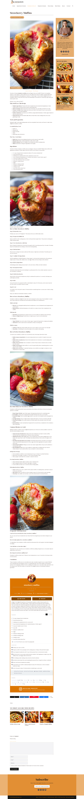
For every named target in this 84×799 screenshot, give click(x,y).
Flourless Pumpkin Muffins (46, 724)
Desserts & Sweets (42, 6)
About (63, 6)
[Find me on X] (64, 51)
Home (13, 6)
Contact (68, 6)
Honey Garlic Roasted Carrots (30, 724)
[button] (72, 6)
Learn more (65, 54)
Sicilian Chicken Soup (15, 724)
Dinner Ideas (50, 6)
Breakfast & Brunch (32, 6)
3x (51, 614)
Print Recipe (35, 91)
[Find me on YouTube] (68, 51)
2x (48, 614)
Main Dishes (57, 6)
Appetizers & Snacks (21, 6)
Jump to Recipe (28, 91)
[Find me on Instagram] (66, 51)
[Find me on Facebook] (61, 51)
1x (46, 614)
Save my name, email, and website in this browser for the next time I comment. (27, 765)
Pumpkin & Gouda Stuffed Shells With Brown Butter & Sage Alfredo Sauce (64, 107)
